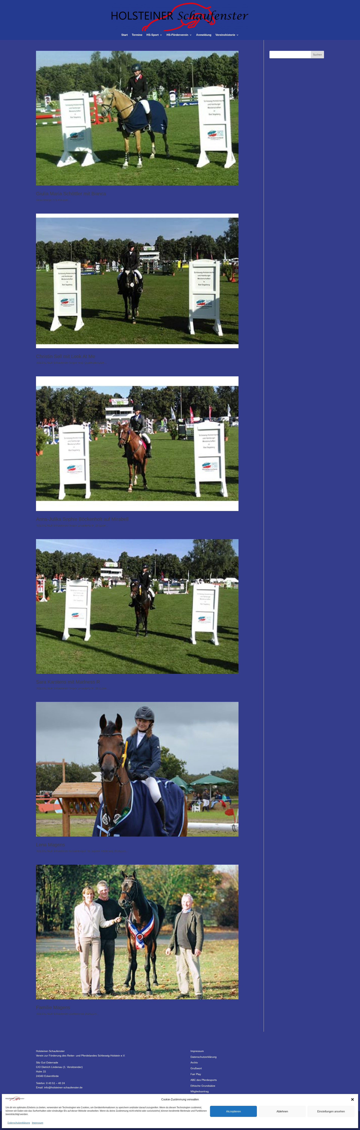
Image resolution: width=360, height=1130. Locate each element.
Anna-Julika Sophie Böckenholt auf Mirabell (82, 519)
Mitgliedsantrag (199, 1091)
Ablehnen (282, 1111)
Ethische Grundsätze (202, 1085)
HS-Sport (152, 35)
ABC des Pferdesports (203, 1079)
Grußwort (196, 1068)
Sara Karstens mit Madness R (68, 682)
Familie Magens (53, 1007)
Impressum (37, 1123)
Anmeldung (203, 35)
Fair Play (195, 1074)
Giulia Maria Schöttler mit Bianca (71, 193)
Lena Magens (50, 844)
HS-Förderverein (177, 35)
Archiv (194, 1062)
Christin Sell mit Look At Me (65, 356)
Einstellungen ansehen (331, 1111)
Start (124, 35)
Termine (137, 35)
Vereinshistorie (225, 35)
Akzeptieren (233, 1111)
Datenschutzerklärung (19, 1123)
